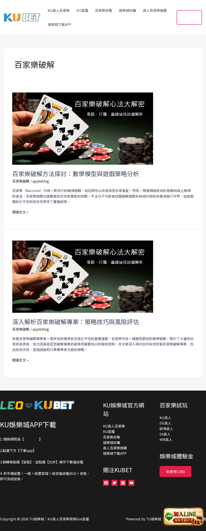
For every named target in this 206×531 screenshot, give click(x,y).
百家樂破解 (20, 181)
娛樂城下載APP (59, 24)
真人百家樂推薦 (155, 10)
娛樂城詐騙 (127, 10)
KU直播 (82, 10)
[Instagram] (123, 483)
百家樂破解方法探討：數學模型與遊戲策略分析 (75, 173)
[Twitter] (114, 483)
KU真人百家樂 (59, 10)
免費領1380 (175, 471)
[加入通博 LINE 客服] (183, 517)
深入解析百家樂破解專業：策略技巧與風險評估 (75, 321)
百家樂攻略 (103, 10)
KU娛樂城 (31, 439)
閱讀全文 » (20, 211)
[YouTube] (131, 483)
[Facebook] (106, 483)
